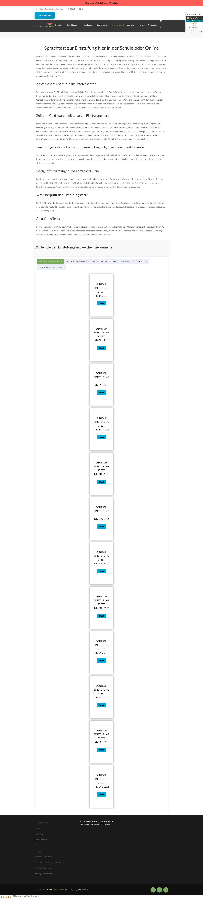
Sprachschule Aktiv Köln (62, 890)
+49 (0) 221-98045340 (74, 9)
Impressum (39, 851)
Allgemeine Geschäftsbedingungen (48, 862)
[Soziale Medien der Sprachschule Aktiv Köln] (153, 890)
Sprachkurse (72, 25)
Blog (36, 845)
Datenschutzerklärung (43, 857)
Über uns (130, 25)
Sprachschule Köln (42, 823)
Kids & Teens (102, 25)
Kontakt (142, 25)
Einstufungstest (117, 25)
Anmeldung (45, 15)
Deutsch (58, 25)
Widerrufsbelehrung (43, 868)
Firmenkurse (87, 25)
